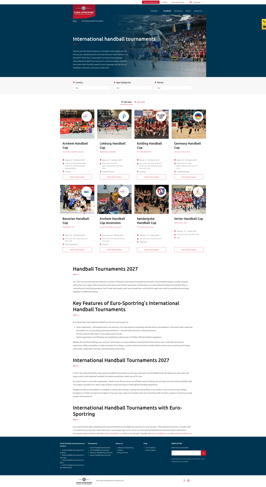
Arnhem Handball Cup (112, 433)
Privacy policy (151, 450)
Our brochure (151, 447)
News (188, 11)
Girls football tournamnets (99, 450)
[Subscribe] (203, 453)
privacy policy (196, 459)
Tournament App (178, 2)
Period (160, 82)
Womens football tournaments (101, 452)
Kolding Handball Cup (183, 433)
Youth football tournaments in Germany (72, 456)
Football (153, 11)
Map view (141, 102)
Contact (164, 2)
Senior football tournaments (100, 455)
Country (79, 82)
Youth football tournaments (100, 447)
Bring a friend (123, 452)
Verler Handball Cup (188, 219)
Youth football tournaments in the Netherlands (72, 466)
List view (128, 102)
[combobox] (133, 87)
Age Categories (123, 82)
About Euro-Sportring (125, 447)
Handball (167, 11)
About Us (198, 11)
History (120, 450)
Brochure (178, 11)
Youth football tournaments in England (72, 451)
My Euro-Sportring (151, 2)
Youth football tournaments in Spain (72, 461)
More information (77, 177)
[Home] (84, 11)
